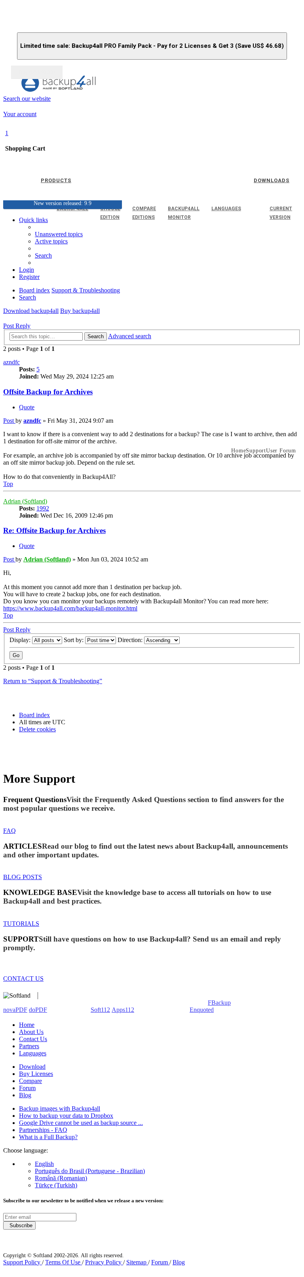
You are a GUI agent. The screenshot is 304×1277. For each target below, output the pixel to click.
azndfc (11, 362)
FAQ (9, 830)
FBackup (219, 1002)
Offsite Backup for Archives (48, 392)
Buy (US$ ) (37, 72)
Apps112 (123, 1009)
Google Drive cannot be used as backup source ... (81, 1122)
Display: (21, 640)
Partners (29, 1046)
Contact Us (33, 1039)
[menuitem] (51, 241)
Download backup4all (31, 310)
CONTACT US (23, 978)
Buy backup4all (80, 310)
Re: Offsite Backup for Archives (54, 530)
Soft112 (100, 1009)
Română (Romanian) (61, 1178)
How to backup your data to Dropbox (66, 1115)
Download (32, 1066)
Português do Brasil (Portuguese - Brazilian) (90, 1171)
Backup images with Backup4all (59, 1108)
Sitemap (137, 1262)
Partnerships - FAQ (43, 1129)
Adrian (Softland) (25, 501)
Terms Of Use (63, 1262)
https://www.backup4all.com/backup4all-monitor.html (70, 608)
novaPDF (15, 1009)
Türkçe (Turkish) (56, 1185)
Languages (32, 1053)
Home (26, 1024)
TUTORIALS (21, 923)
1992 (42, 508)
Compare (30, 1080)
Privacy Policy (104, 1262)
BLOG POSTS (22, 877)
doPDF (38, 1009)
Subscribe (19, 1225)
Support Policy (22, 1262)
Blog (25, 1095)
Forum (27, 1088)
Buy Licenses (36, 1073)
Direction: (131, 640)
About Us (31, 1031)
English (44, 1163)
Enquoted (202, 1009)
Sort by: (74, 640)
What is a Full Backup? (48, 1137)
